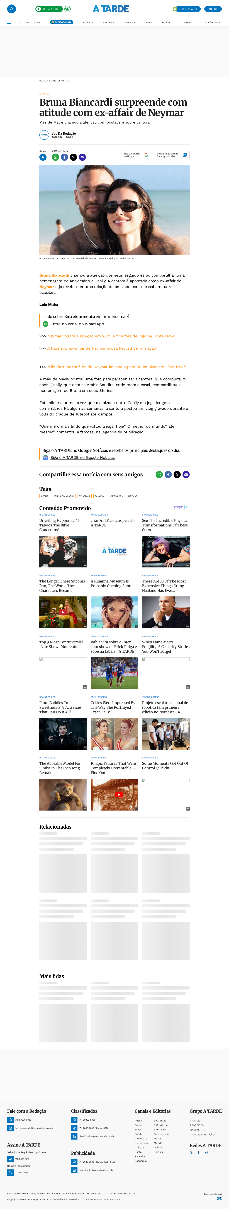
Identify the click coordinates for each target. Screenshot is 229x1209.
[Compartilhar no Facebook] (64, 157)
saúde (138, 1134)
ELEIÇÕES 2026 (63, 22)
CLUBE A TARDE (188, 9)
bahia (138, 1125)
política (158, 1151)
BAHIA (148, 22)
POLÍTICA (88, 22)
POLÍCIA (166, 22)
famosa (99, 496)
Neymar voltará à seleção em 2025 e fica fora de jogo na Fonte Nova (110, 336)
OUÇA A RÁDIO (51, 9)
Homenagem (116, 496)
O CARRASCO (187, 22)
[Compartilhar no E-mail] (82, 157)
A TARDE (195, 1120)
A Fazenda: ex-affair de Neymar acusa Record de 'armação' (102, 348)
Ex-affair (84, 496)
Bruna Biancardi (54, 275)
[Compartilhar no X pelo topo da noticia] (73, 157)
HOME (42, 80)
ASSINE (213, 9)
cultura (139, 1147)
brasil (138, 1129)
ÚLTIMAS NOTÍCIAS (30, 22)
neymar (132, 496)
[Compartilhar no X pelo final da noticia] (177, 474)
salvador (140, 1156)
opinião (158, 1147)
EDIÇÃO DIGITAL (213, 22)
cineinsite (141, 1138)
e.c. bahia (160, 1120)
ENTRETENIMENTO (59, 80)
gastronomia (161, 1134)
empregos (160, 1129)
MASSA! (194, 1129)
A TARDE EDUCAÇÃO (202, 1134)
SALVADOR (129, 22)
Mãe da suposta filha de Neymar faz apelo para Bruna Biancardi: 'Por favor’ (116, 367)
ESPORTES (108, 22)
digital (138, 1151)
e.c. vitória (161, 1125)
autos (138, 1120)
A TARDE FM (197, 1125)
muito (157, 1138)
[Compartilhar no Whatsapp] (55, 157)
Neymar (46, 286)
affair (44, 496)
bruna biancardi (63, 496)
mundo (158, 1143)
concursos (141, 1143)
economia (141, 1160)
